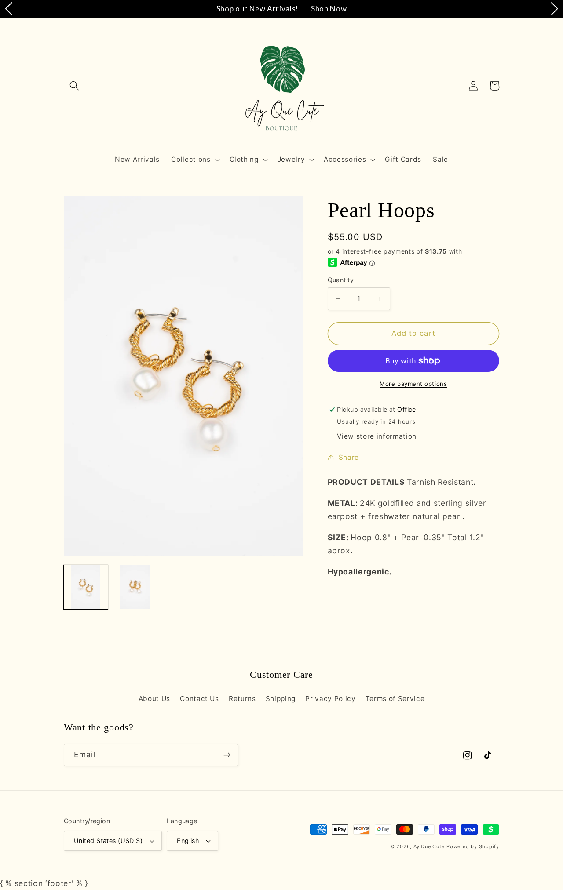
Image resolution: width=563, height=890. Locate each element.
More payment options (413, 383)
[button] (74, 85)
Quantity (341, 279)
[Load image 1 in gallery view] (86, 587)
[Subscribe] (227, 755)
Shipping (281, 698)
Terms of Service (395, 698)
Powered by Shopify (472, 846)
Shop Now (329, 8)
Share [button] (349, 457)
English (188, 840)
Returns (242, 698)
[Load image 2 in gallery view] (135, 587)
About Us (154, 698)
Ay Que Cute (428, 846)
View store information (377, 436)
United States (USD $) (108, 840)
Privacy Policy (330, 698)
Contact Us (199, 698)
